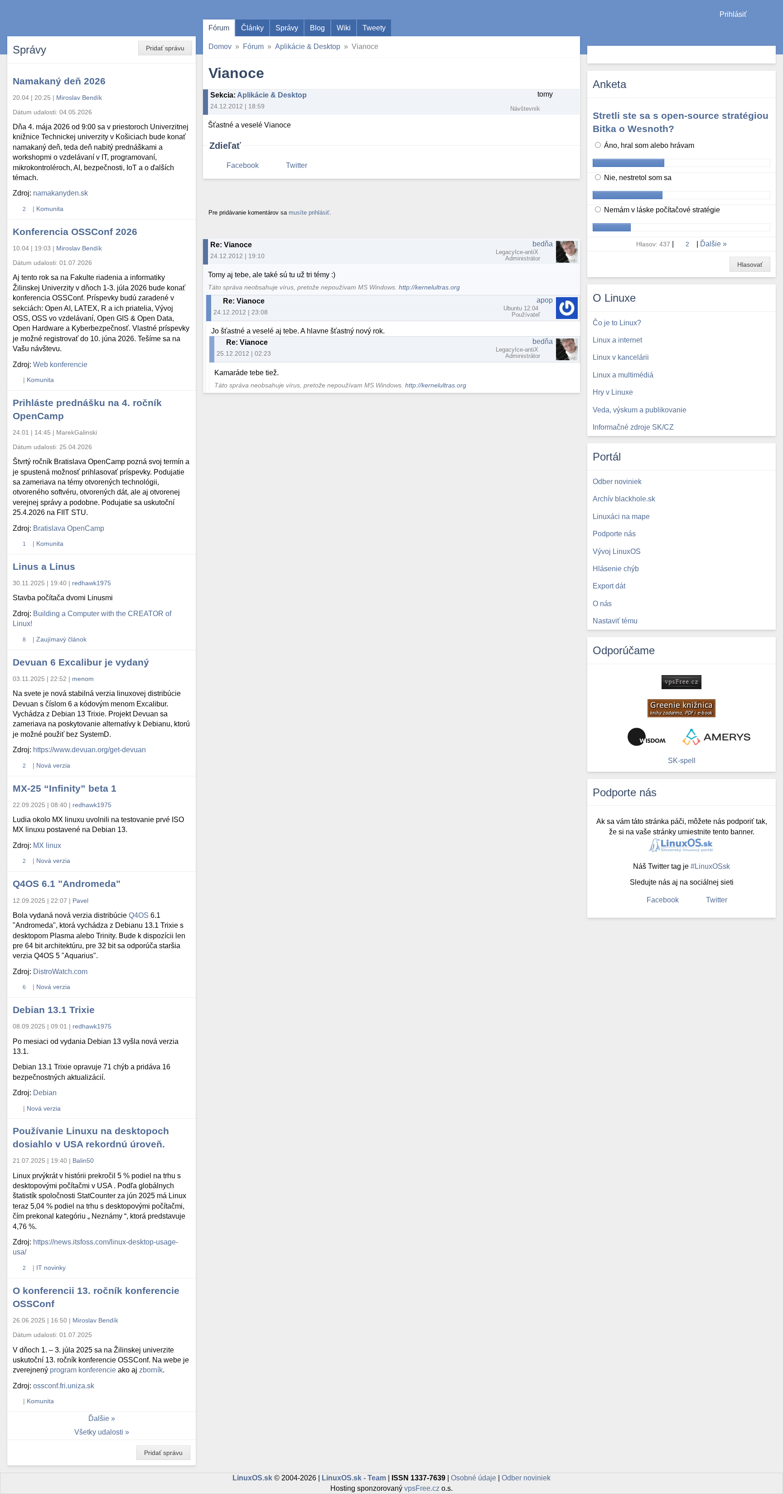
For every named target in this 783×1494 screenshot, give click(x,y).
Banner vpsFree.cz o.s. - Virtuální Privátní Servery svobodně (681, 682)
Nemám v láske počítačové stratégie (661, 210)
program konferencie (83, 1370)
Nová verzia (53, 765)
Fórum (218, 28)
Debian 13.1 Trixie (54, 1009)
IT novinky (51, 1267)
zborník (151, 1370)
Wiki (344, 28)
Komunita (49, 208)
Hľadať (768, 54)
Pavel (80, 900)
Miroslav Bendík (79, 97)
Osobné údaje (473, 1478)
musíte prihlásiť (309, 212)
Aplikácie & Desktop (307, 46)
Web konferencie (60, 364)
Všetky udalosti (98, 1432)
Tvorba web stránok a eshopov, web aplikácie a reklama (716, 737)
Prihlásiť (733, 14)
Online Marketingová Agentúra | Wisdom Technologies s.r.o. (647, 737)
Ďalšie (98, 1418)
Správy (287, 28)
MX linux (47, 845)
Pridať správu (165, 48)
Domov (220, 46)
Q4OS (139, 915)
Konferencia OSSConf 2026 (75, 231)
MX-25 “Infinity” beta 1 (64, 788)
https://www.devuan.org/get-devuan (89, 750)
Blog (317, 28)
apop (544, 300)
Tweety (374, 28)
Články (252, 28)
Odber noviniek (526, 1478)
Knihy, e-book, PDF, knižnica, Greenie (681, 708)
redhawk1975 (91, 583)
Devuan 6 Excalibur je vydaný (81, 662)
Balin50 (83, 1160)
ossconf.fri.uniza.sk (63, 1386)
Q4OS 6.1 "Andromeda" (67, 883)
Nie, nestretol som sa (637, 177)
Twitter (296, 165)
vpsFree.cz (422, 1488)
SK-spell (682, 760)
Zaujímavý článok (61, 639)
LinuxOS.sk (59, 18)
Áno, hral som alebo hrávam (648, 145)
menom (83, 678)
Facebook (243, 165)
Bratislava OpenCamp (68, 528)
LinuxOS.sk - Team (354, 1478)
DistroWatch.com (60, 971)
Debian (45, 1093)
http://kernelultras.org (429, 287)
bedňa (542, 244)
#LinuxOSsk (710, 866)
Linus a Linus (44, 566)
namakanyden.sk (60, 193)
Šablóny (771, 32)
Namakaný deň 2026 (59, 81)
